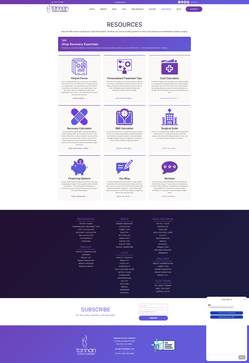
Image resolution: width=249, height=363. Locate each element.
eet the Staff (163, 288)
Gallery (163, 258)
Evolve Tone (124, 244)
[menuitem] (90, 9)
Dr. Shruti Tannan (163, 285)
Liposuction (124, 227)
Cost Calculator (86, 229)
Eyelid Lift (124, 263)
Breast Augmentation (86, 252)
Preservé (86, 255)
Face (124, 253)
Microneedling (124, 278)
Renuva (124, 287)
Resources (86, 219)
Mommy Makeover (124, 224)
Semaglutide (163, 247)
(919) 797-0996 (58, 2)
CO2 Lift (124, 281)
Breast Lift (86, 258)
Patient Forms (86, 224)
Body (125, 219)
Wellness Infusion (163, 250)
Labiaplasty (124, 238)
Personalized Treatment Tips (86, 227)
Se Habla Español (120, 2)
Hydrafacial (124, 275)
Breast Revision (86, 263)
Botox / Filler (124, 272)
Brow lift (124, 260)
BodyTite (125, 232)
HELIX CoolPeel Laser (124, 269)
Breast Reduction (86, 260)
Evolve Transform (124, 247)
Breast (86, 247)
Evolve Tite (124, 241)
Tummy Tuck (124, 229)
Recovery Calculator (86, 232)
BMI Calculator (86, 235)
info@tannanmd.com (124, 349)
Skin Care (124, 284)
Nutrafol (124, 293)
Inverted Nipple (86, 266)
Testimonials (86, 238)
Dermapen (124, 290)
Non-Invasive (163, 219)
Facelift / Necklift (124, 258)
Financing (86, 241)
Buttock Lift (124, 235)
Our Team (163, 281)
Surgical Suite (163, 291)
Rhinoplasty (124, 266)
